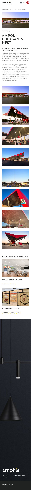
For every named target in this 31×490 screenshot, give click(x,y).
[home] (7, 2)
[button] (21, 2)
